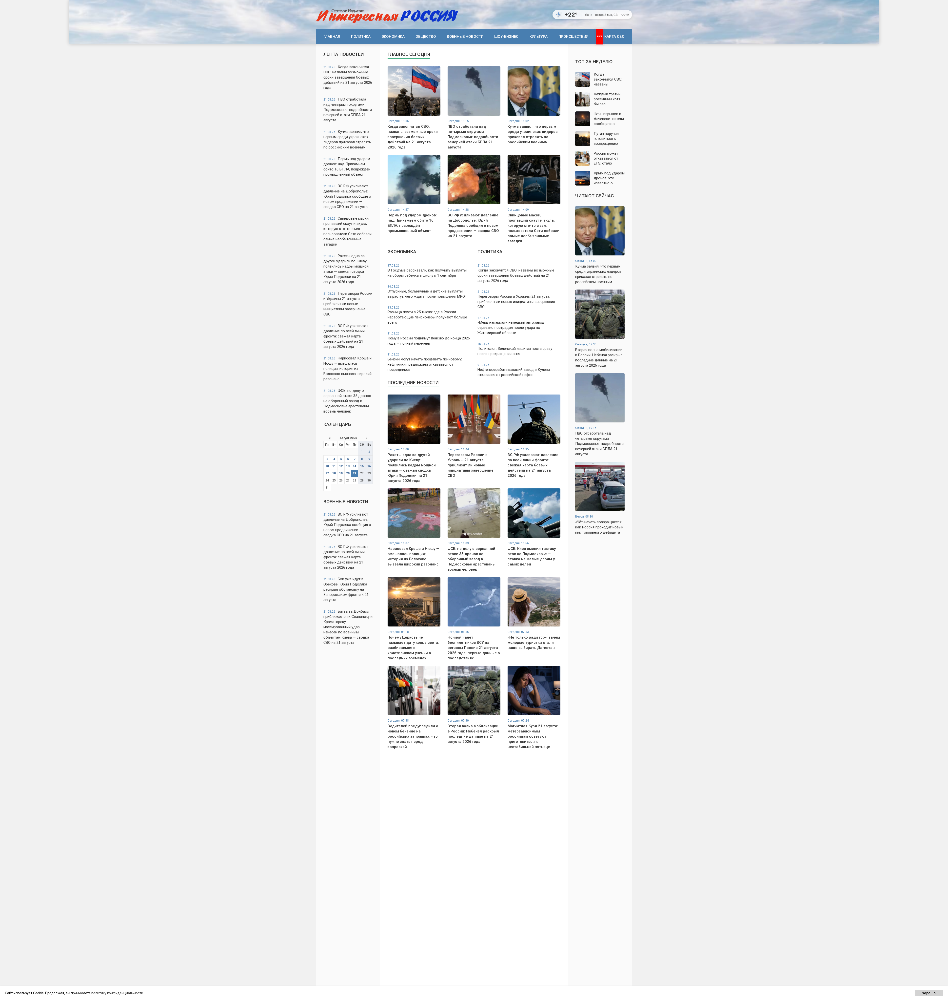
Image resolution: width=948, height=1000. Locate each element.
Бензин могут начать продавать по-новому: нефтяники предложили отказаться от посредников (425, 362)
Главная (331, 36)
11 (334, 466)
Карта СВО (614, 36)
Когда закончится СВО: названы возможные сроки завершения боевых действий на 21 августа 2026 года (347, 77)
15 (362, 466)
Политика (361, 36)
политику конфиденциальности (117, 993)
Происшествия (573, 36)
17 (327, 473)
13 (348, 466)
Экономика (393, 36)
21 (354, 473)
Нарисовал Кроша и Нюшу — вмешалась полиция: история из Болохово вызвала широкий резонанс (347, 368)
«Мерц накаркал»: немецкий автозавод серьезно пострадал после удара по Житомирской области (510, 325)
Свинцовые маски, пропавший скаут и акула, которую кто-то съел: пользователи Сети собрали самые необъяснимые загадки (347, 231)
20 (348, 473)
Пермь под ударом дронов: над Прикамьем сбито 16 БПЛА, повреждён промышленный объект (346, 167)
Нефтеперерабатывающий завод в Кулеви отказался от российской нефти (513, 370)
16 (369, 466)
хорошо (929, 993)
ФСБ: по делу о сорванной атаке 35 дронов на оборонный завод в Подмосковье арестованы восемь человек (347, 401)
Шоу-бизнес (506, 36)
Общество (425, 36)
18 (334, 473)
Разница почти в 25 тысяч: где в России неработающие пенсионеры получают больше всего (427, 315)
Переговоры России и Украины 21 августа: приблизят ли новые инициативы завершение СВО (347, 303)
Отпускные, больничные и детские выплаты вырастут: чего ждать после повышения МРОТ (427, 292)
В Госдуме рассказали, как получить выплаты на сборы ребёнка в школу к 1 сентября (427, 271)
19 (341, 473)
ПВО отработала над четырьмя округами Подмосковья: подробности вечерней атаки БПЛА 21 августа (347, 109)
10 (327, 466)
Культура (539, 36)
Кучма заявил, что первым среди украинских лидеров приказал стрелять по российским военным (347, 139)
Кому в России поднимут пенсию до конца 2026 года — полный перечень (429, 339)
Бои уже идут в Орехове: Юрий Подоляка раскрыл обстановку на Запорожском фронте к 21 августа (346, 589)
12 (341, 466)
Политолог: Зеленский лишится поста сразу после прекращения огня (514, 349)
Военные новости (465, 36)
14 (354, 466)
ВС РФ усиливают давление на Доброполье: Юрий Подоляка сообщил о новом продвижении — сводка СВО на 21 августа (347, 196)
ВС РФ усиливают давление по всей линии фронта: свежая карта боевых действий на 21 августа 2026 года (345, 336)
